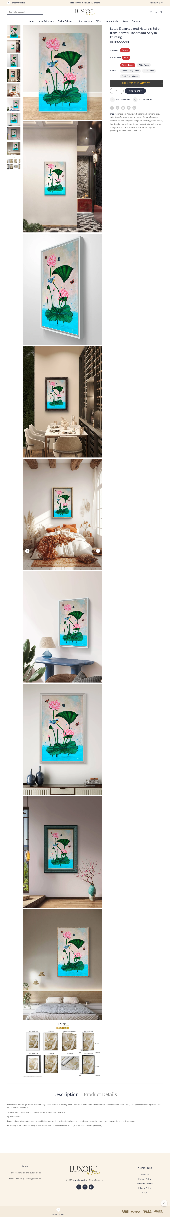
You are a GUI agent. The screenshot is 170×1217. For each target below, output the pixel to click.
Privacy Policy (144, 1188)
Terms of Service (145, 1183)
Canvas (125, 50)
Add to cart (135, 91)
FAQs (144, 1192)
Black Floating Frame (130, 76)
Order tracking (18, 3)
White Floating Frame (130, 71)
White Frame (144, 65)
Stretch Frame (127, 65)
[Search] (40, 12)
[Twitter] (117, 108)
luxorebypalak (79, 1180)
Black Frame (149, 71)
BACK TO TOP (58, 1214)
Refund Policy (144, 1179)
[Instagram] (85, 1187)
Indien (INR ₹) (155, 3)
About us (145, 1174)
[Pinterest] (129, 108)
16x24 (126, 58)
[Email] (134, 108)
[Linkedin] (123, 108)
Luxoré (25, 1166)
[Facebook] (112, 108)
